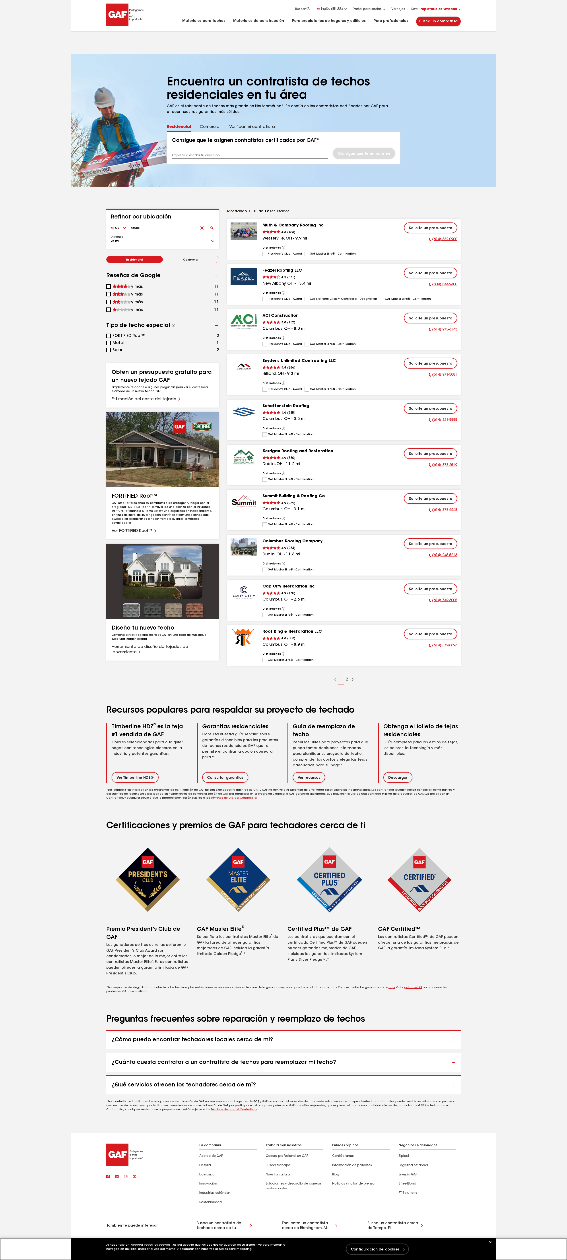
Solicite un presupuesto (430, 228)
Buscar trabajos (278, 1165)
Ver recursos (309, 778)
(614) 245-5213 (443, 555)
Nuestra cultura (278, 1174)
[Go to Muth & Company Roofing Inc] (244, 231)
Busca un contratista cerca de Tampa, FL (392, 1225)
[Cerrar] (490, 1242)
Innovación (208, 1183)
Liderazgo (207, 1174)
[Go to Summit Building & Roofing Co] (244, 502)
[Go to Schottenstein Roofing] (244, 412)
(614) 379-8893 (443, 646)
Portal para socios (367, 9)
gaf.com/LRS (413, 987)
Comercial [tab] (210, 127)
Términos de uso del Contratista (234, 798)
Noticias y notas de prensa (353, 1183)
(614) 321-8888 (443, 420)
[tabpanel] (283, 148)
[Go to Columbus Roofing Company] (244, 547)
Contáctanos (343, 1156)
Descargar (398, 778)
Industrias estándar (214, 1193)
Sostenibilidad (210, 1202)
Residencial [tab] (179, 127)
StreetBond (407, 1183)
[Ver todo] (283, 247)
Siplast (404, 1156)
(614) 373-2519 (443, 465)
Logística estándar (413, 1165)
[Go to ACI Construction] (244, 321)
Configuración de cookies (375, 1249)
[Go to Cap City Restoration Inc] (244, 592)
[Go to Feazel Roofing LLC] (244, 276)
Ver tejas (398, 9)
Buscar (300, 9)
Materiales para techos (203, 21)
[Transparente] (202, 227)
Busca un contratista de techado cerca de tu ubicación (219, 1226)
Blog (335, 1174)
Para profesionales (391, 21)
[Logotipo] (125, 25)
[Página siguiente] (352, 680)
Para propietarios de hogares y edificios (329, 21)
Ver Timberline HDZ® (135, 778)
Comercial (190, 260)
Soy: (434, 9)
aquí (391, 987)
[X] (117, 1177)
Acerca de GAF (211, 1156)
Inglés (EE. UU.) (332, 9)
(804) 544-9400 (443, 285)
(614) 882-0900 (443, 240)
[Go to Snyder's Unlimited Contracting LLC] (244, 367)
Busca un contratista (438, 21)
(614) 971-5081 (443, 375)
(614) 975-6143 (443, 330)
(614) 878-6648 (443, 510)
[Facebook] (108, 1177)
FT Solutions (408, 1193)
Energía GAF (408, 1174)
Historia (205, 1165)
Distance (117, 237)
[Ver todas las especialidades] (173, 325)
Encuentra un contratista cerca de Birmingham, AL (305, 1225)
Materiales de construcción (258, 21)
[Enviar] (212, 227)
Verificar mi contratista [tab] (252, 127)
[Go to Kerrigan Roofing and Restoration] (244, 457)
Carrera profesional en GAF (287, 1156)
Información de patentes (352, 1165)
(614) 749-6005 (443, 601)
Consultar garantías (225, 778)
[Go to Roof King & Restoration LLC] (244, 637)
